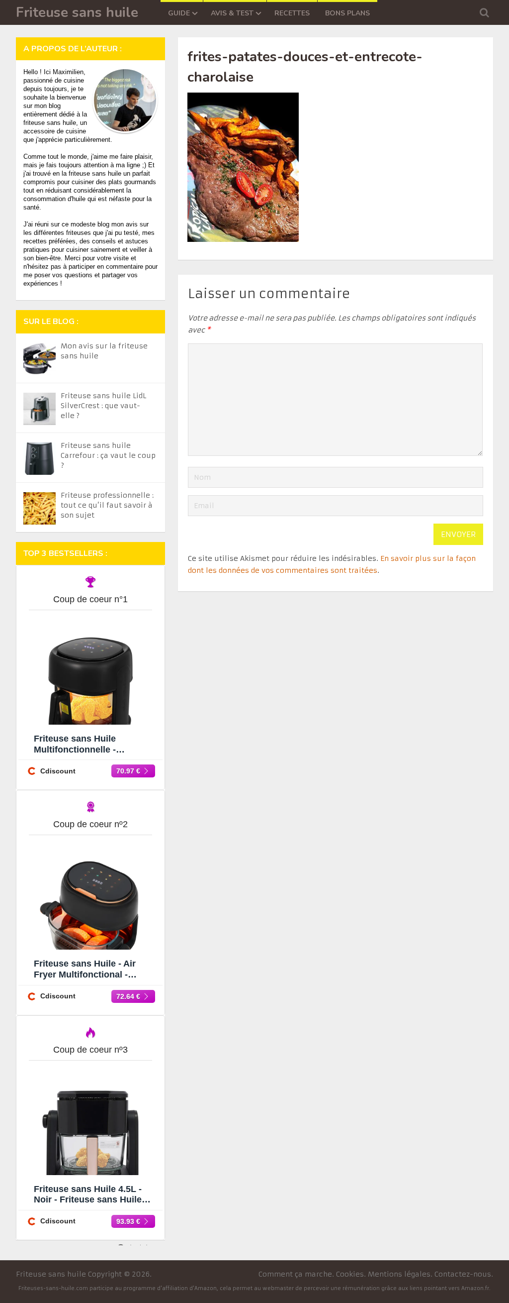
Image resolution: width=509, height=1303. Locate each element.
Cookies (350, 1274)
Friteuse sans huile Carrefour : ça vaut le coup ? (108, 455)
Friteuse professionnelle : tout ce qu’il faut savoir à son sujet (107, 505)
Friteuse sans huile (77, 12)
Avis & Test (232, 13)
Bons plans (347, 13)
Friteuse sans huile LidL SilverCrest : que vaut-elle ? (103, 405)
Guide (179, 13)
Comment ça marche (295, 1274)
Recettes (292, 13)
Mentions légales (399, 1274)
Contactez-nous (462, 1274)
